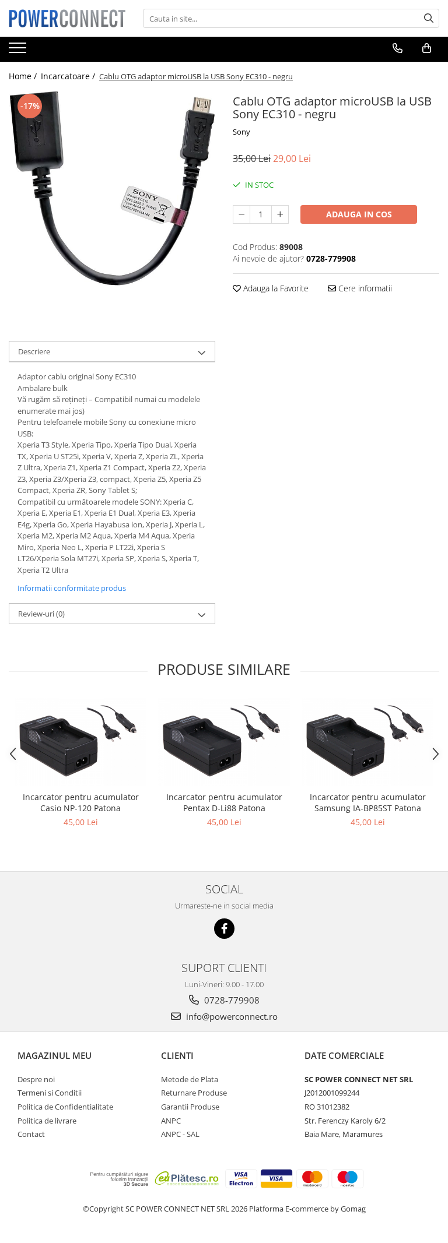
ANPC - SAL (180, 1134)
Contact (31, 1134)
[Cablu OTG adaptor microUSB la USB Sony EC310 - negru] (112, 188)
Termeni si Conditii (50, 1092)
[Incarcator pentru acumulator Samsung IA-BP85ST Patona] (367, 742)
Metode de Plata (189, 1079)
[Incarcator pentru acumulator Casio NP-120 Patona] (80, 742)
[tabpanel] (112, 188)
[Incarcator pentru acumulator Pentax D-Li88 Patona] (224, 742)
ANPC (171, 1120)
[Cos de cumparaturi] (426, 48)
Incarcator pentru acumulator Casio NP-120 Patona (81, 802)
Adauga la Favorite (275, 288)
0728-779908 (231, 1000)
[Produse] (19, 51)
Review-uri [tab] (41, 613)
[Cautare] (428, 18)
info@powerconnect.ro (231, 1016)
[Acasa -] (67, 18)
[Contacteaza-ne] (397, 48)
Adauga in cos (359, 214)
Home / (24, 76)
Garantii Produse (190, 1106)
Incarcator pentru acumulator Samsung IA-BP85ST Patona (368, 802)
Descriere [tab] (34, 351)
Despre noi (36, 1079)
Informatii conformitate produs (72, 588)
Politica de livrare (47, 1120)
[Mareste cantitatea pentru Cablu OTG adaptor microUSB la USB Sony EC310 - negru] (280, 214)
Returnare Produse (194, 1092)
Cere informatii (364, 288)
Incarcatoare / (69, 76)
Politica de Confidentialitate (65, 1106)
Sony (241, 131)
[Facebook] (224, 928)
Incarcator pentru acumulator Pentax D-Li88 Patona (224, 802)
